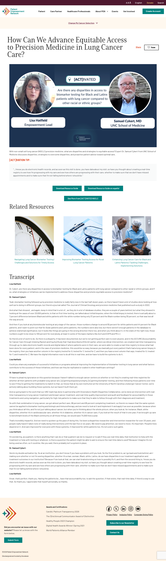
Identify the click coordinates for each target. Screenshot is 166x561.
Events (115, 11)
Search (161, 2)
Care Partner (56, 11)
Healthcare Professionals (78, 11)
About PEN (100, 11)
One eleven (25, 556)
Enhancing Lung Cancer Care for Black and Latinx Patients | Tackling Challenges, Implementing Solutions (131, 262)
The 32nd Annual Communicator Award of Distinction (70, 516)
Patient (41, 11)
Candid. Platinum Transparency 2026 (62, 511)
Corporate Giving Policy (143, 515)
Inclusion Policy (125, 515)
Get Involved (129, 11)
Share (138, 47)
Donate (150, 2)
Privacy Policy (111, 515)
